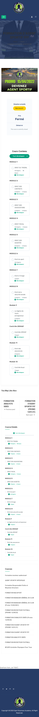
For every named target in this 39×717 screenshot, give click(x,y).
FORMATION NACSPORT (13, 593)
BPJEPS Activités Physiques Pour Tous (18, 647)
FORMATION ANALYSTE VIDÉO (15, 637)
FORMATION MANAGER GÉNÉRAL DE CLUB (19, 598)
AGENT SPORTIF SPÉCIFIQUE (15, 580)
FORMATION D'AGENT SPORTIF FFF (17, 632)
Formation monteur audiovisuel (16, 575)
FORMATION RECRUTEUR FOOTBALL (17, 642)
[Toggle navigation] (3, 17)
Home (15, 42)
